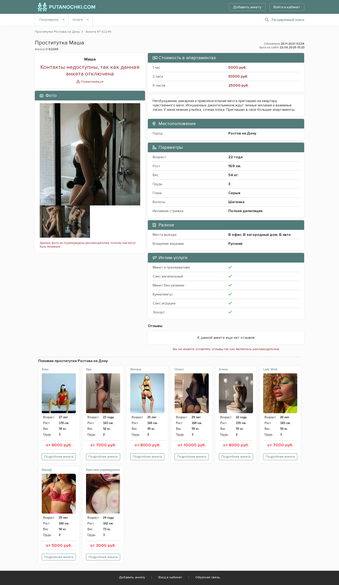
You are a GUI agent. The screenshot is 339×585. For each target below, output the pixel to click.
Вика (45, 369)
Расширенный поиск (288, 20)
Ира (88, 369)
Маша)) (47, 469)
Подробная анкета (58, 457)
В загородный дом (260, 234)
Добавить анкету (247, 7)
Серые (234, 193)
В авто (285, 234)
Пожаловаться (91, 82)
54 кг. (233, 175)
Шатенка (236, 202)
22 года (235, 157)
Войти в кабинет (287, 7)
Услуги (78, 20)
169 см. (234, 166)
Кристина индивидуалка (103, 469)
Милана (135, 369)
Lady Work (270, 369)
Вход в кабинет (170, 577)
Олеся (179, 369)
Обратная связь (207, 577)
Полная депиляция (245, 211)
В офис (234, 234)
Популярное (49, 20)
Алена (223, 369)
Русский (235, 243)
